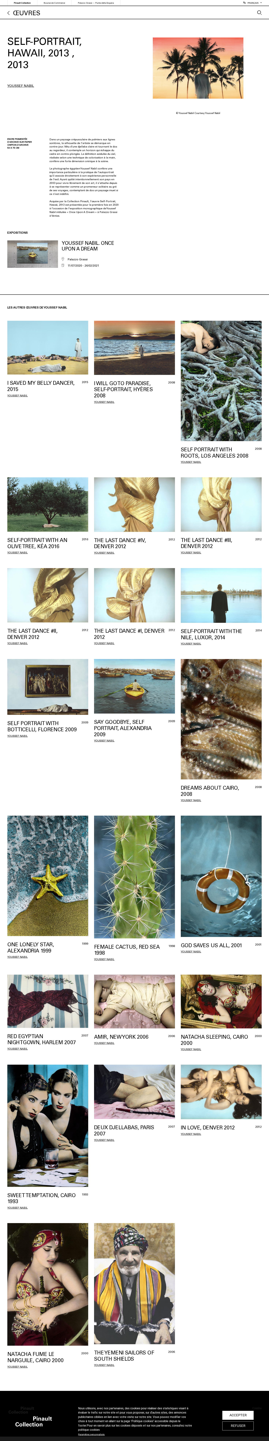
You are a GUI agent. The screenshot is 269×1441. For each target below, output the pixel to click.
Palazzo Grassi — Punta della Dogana (96, 3)
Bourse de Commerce (54, 3)
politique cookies (89, 1429)
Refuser (238, 1426)
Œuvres (26, 13)
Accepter (238, 1415)
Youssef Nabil (20, 86)
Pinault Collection (22, 3)
